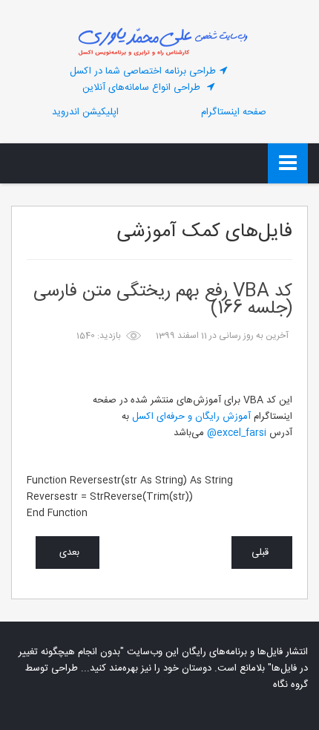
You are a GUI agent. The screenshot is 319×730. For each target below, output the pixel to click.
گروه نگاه (290, 685)
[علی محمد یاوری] (159, 41)
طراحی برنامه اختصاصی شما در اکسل (143, 71)
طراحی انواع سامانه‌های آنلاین (142, 87)
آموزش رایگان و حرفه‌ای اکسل (191, 416)
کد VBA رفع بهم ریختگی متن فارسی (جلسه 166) (162, 301)
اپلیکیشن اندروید (85, 112)
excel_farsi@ (235, 433)
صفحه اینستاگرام (233, 112)
